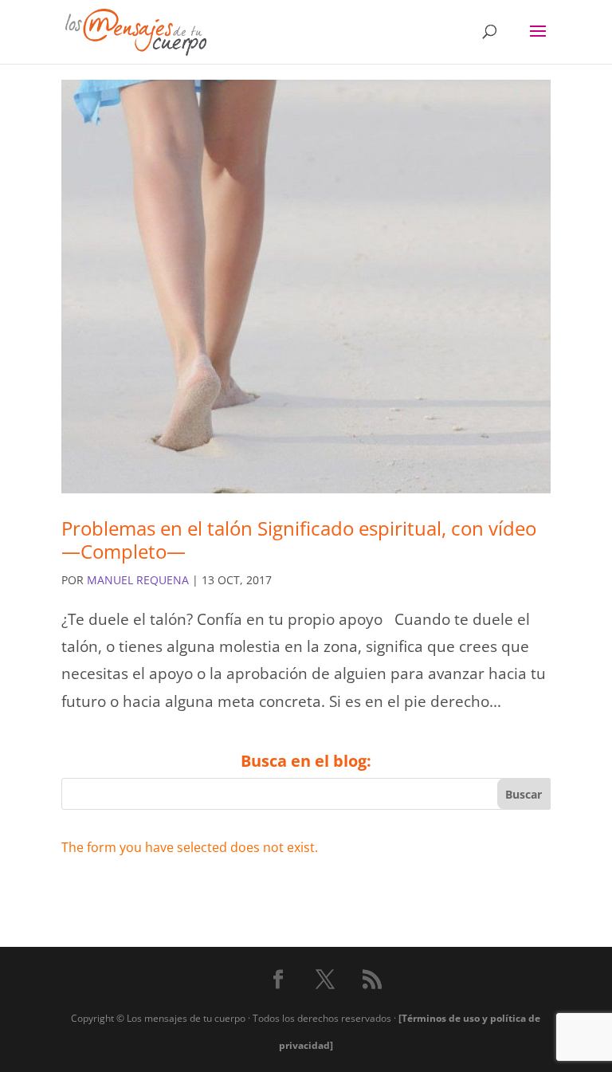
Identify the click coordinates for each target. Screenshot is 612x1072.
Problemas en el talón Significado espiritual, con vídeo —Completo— (298, 539)
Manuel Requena (138, 579)
